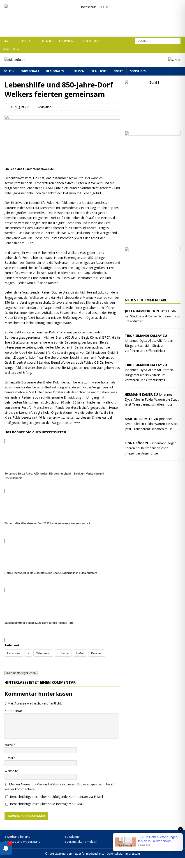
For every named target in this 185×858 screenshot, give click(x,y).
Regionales (55, 71)
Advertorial (11, 48)
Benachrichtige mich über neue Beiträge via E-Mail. (47, 804)
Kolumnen (66, 41)
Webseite (11, 771)
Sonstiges (138, 71)
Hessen (79, 71)
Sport (118, 71)
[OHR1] (174, 59)
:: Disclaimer (73, 837)
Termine (47, 41)
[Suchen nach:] (157, 40)
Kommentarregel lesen (21, 673)
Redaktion (44, 107)
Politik (8, 71)
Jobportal (25, 41)
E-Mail (9, 758)
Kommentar (13, 711)
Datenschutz (115, 854)
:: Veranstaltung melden (81, 842)
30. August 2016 (20, 107)
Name (9, 745)
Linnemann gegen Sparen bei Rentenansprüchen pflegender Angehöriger (150, 448)
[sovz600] (152, 239)
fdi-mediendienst (93, 854)
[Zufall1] (152, 124)
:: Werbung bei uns (17, 837)
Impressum (132, 854)
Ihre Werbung (92, 41)
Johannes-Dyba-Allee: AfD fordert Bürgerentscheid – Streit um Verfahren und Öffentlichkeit (149, 345)
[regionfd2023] (152, 290)
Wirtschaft (30, 71)
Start (7, 41)
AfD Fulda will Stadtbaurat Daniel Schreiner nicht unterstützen (152, 316)
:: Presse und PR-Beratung (22, 842)
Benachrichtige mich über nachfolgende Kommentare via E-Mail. (57, 796)
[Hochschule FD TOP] (92, 28)
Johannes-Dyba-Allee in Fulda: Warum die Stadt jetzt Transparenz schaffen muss (152, 399)
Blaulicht (99, 71)
